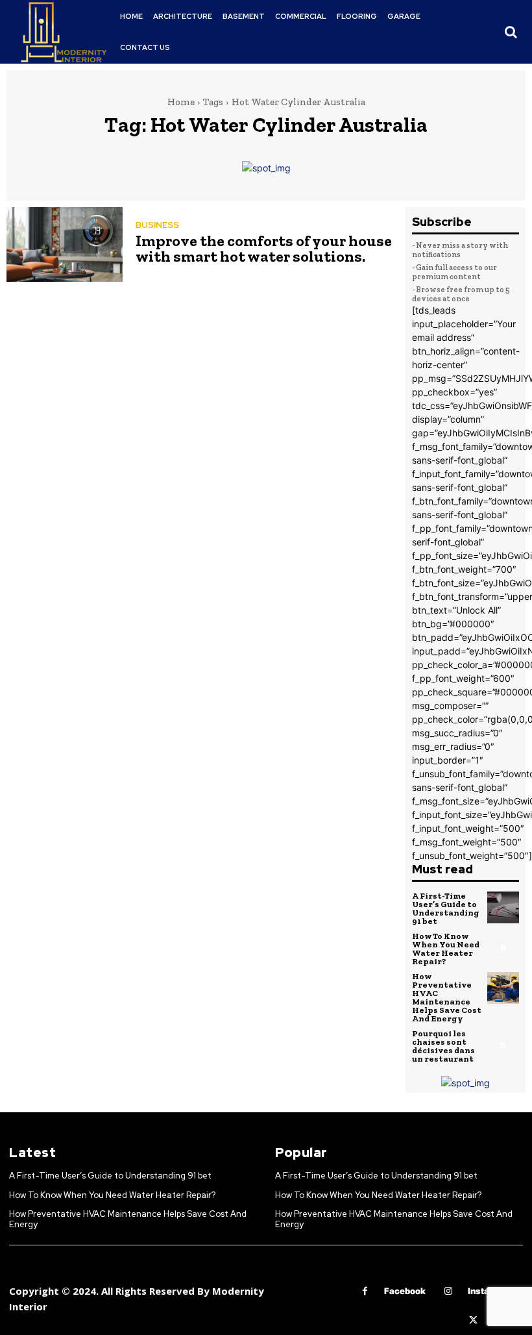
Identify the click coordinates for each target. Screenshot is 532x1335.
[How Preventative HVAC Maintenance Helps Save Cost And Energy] (503, 988)
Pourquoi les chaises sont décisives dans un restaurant (443, 1046)
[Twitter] (473, 1320)
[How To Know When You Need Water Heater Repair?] (503, 948)
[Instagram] (448, 1291)
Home (181, 102)
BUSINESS (157, 225)
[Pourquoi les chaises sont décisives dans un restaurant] (503, 1045)
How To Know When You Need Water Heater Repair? (445, 948)
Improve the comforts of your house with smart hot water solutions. (264, 248)
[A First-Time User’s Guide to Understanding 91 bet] (503, 908)
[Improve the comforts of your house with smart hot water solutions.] (64, 244)
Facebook (405, 1291)
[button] (510, 31)
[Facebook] (365, 1291)
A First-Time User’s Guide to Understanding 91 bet (445, 908)
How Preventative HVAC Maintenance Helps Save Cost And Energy (446, 997)
